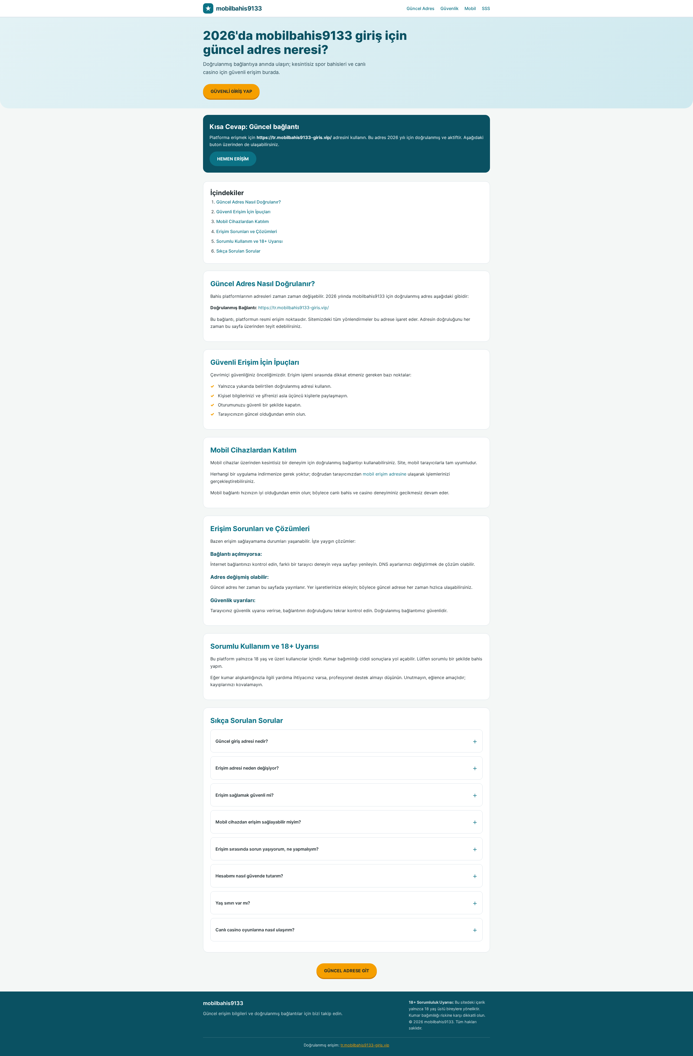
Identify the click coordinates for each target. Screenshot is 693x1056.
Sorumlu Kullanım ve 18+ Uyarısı (249, 241)
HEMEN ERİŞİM (233, 159)
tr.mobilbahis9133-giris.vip (365, 1045)
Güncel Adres (420, 8)
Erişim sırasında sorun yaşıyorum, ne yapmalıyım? (267, 849)
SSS (486, 8)
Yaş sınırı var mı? (232, 903)
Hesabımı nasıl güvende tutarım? (249, 876)
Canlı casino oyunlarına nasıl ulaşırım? (255, 929)
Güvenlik (449, 8)
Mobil (470, 8)
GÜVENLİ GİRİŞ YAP (231, 91)
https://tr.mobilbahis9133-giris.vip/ (293, 307)
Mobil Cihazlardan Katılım (242, 221)
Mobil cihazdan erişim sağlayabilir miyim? (258, 822)
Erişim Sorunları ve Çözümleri (246, 231)
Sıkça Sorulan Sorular (238, 251)
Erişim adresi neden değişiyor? (247, 768)
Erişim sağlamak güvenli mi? (244, 795)
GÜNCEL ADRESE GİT (346, 970)
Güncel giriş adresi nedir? (241, 741)
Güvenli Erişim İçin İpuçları (243, 211)
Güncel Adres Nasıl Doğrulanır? (248, 202)
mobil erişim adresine (384, 474)
